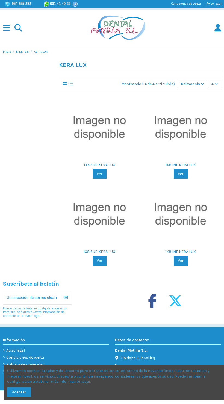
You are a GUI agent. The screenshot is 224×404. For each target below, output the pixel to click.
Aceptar (19, 392)
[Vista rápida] (103, 157)
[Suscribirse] (66, 297)
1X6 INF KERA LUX (181, 165)
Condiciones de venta (186, 3)
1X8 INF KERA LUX (180, 251)
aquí (86, 381)
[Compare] (95, 157)
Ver (99, 174)
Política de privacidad (25, 364)
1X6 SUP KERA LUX (99, 165)
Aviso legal (214, 3)
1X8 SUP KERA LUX (99, 251)
